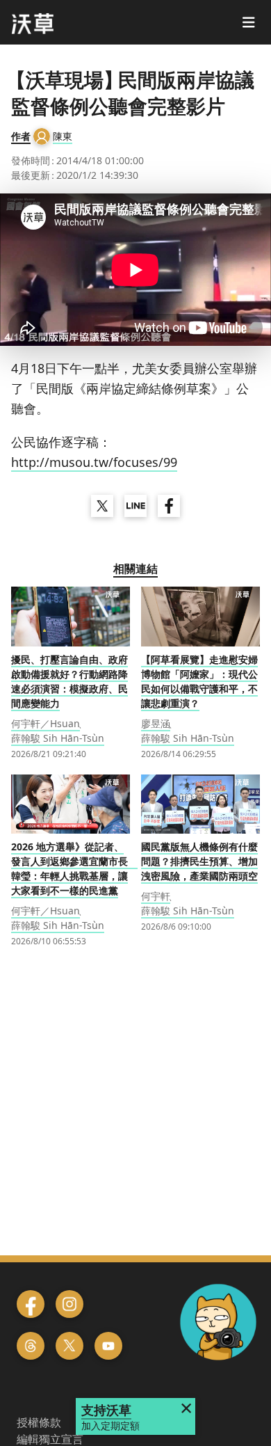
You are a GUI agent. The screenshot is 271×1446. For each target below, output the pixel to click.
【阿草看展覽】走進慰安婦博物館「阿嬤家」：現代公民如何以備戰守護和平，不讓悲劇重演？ (199, 681)
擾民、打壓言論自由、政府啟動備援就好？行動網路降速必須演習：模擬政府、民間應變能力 (69, 681)
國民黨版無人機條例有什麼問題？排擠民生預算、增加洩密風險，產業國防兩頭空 (199, 861)
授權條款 (39, 1422)
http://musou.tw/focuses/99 (94, 462)
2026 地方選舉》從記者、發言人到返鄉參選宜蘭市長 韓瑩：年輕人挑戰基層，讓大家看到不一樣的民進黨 (74, 868)
